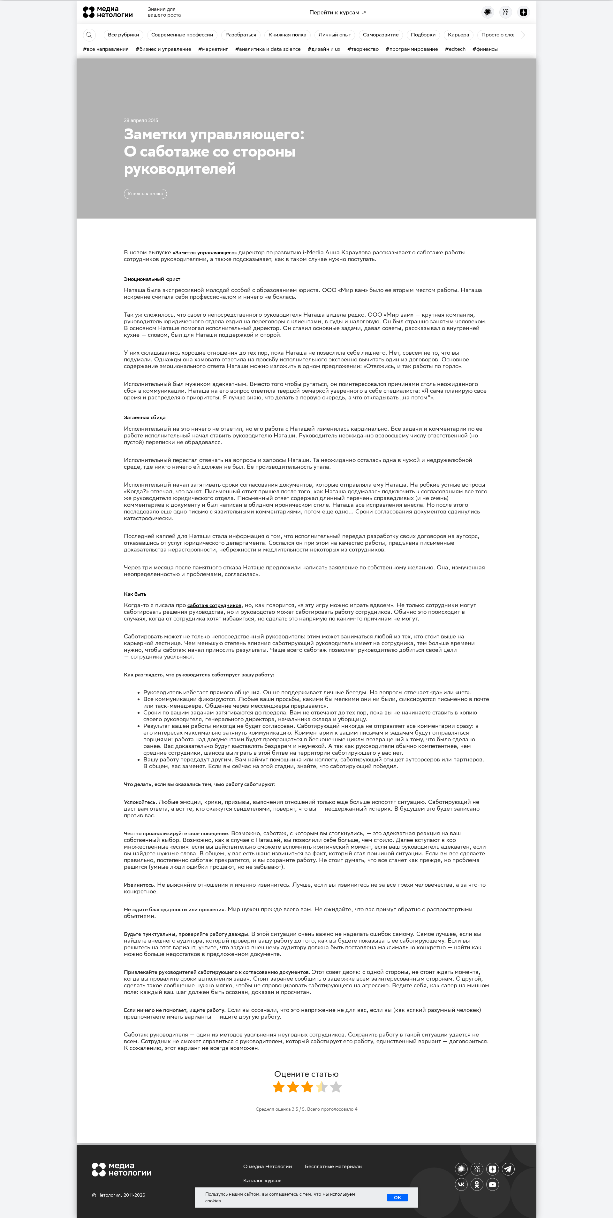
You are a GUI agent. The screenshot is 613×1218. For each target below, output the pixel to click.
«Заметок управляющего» (205, 253)
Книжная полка (145, 193)
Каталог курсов (262, 1180)
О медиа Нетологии (267, 1166)
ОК (397, 1197)
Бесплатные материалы (333, 1166)
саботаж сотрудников (214, 605)
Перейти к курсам (334, 12)
